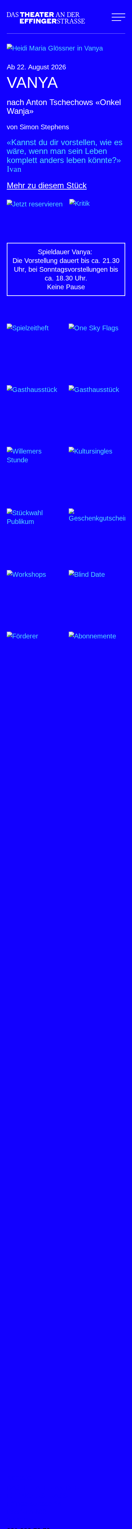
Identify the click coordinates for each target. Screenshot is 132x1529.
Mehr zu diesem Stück (47, 185)
